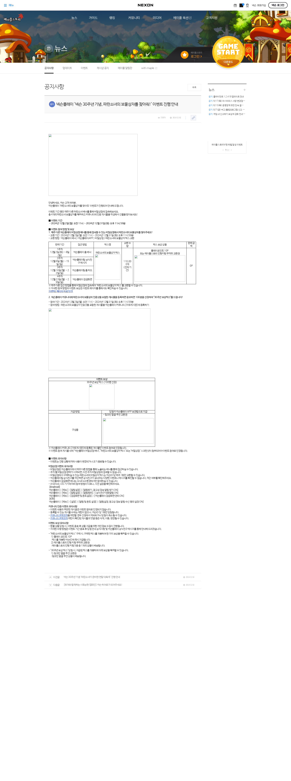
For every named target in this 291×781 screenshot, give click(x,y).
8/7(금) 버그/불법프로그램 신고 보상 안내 (230, 110)
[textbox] (122, 343)
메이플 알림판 (125, 68)
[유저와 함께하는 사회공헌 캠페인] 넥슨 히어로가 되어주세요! (93, 584)
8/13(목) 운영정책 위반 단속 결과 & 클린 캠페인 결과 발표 (237, 105)
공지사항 (49, 68)
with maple (147, 68)
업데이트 (67, 68)
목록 (194, 87)
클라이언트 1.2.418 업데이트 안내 (226, 96)
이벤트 (84, 68)
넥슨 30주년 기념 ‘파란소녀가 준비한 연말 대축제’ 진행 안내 (92, 577)
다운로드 (228, 63)
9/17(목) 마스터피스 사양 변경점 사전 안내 (230, 101)
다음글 (56, 585)
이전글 (56, 577)
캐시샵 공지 (103, 68)
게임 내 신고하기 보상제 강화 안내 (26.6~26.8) (232, 114)
